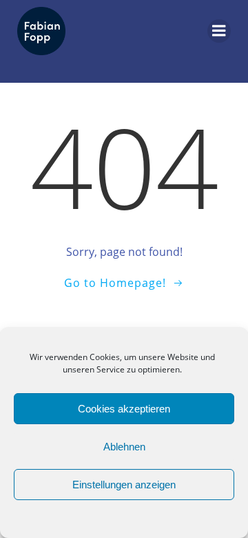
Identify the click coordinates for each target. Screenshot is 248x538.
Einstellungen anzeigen (124, 484)
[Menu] (219, 31)
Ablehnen (124, 446)
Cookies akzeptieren (124, 409)
